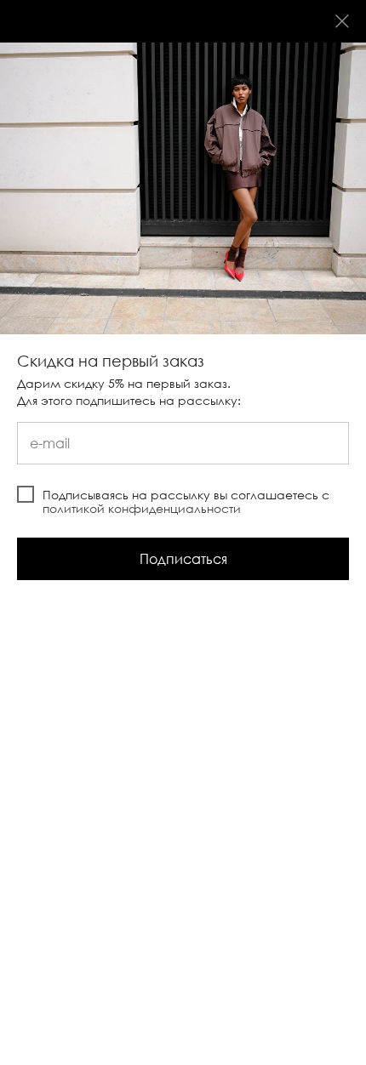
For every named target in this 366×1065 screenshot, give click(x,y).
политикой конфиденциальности (142, 508)
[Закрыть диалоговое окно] (342, 21)
